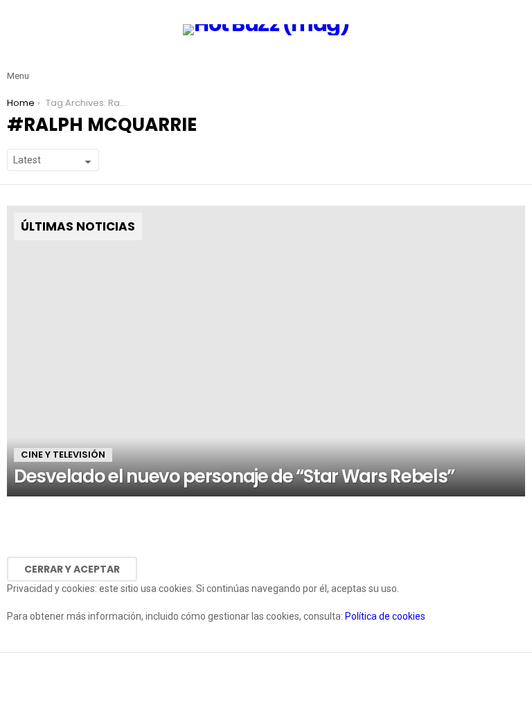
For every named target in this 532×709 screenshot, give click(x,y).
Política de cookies (385, 616)
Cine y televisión (63, 454)
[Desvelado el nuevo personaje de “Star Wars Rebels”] (266, 351)
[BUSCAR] (516, 65)
